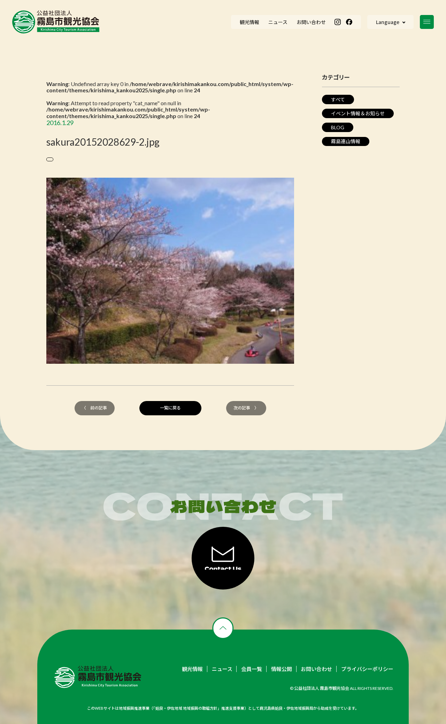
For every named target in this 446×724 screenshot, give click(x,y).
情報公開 (281, 669)
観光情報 (192, 669)
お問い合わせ (316, 669)
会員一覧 (251, 669)
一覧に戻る (170, 407)
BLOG (337, 127)
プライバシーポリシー (367, 669)
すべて (338, 99)
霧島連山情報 (345, 141)
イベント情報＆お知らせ (358, 113)
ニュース (222, 669)
